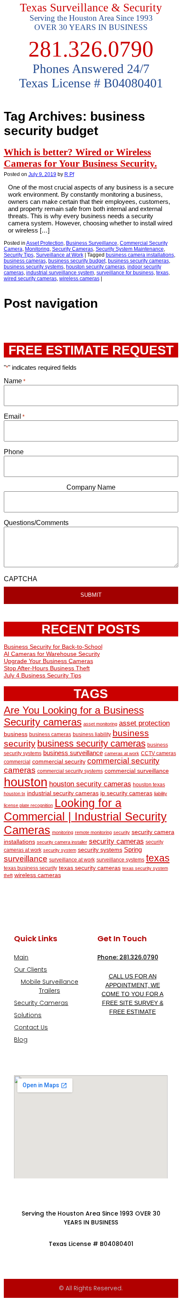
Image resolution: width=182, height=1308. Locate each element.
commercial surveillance (137, 771)
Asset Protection (44, 243)
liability (160, 793)
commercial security (58, 761)
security (121, 832)
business (16, 734)
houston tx (14, 793)
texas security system (145, 868)
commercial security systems (70, 771)
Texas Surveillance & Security (91, 7)
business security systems (33, 267)
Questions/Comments (36, 522)
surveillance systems (120, 860)
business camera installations (140, 255)
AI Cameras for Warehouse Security (52, 653)
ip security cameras (126, 793)
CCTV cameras (158, 753)
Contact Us (31, 1027)
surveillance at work (72, 860)
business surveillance (73, 752)
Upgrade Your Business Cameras (48, 661)
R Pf (69, 174)
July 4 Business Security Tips (42, 675)
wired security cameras (30, 279)
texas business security (30, 868)
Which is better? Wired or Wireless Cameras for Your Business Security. (80, 157)
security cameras (116, 841)
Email (14, 416)
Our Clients (30, 969)
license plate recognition (28, 805)
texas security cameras (90, 868)
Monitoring (37, 249)
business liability (92, 734)
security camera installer (62, 842)
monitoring (62, 832)
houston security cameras (95, 267)
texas (162, 273)
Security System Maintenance (130, 249)
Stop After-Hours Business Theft (47, 668)
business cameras (25, 261)
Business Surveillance (91, 243)
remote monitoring (93, 832)
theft (8, 875)
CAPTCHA (20, 578)
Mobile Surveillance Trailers (49, 986)
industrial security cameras (63, 793)
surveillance (25, 858)
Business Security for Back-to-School (53, 646)
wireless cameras (79, 279)
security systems (100, 850)
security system (59, 850)
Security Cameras (72, 249)
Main (21, 957)
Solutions (27, 1015)
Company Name (91, 487)
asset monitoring (100, 723)
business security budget (76, 261)
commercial (17, 762)
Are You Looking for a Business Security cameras (74, 716)
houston (25, 782)
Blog (21, 1039)
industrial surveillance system (60, 273)
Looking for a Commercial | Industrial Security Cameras (85, 816)
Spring (133, 849)
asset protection (144, 723)
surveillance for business (125, 273)
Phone (14, 451)
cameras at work (122, 753)
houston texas (149, 785)
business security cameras (138, 261)
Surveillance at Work (59, 255)
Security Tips (18, 255)
